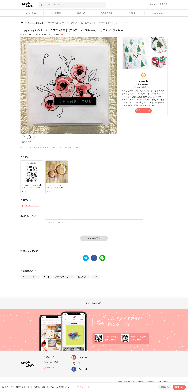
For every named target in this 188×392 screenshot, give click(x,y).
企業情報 (150, 382)
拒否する (165, 387)
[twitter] (86, 258)
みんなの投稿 (106, 13)
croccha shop (157, 13)
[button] (23, 137)
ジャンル (32, 13)
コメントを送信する (94, 238)
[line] (102, 258)
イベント (132, 13)
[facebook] (94, 258)
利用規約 (140, 382)
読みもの (81, 13)
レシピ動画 (56, 13)
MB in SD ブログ (32, 205)
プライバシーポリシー (125, 382)
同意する (179, 387)
